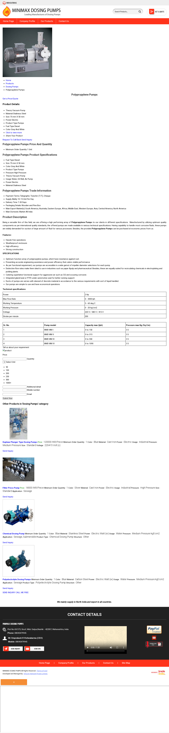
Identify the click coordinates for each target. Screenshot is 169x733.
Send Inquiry (27, 140)
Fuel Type (10, 160)
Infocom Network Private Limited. (36, 674)
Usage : (140, 442)
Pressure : (143, 488)
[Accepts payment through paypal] (154, 633)
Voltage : (48, 445)
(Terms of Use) (42, 671)
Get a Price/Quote (10, 98)
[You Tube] (154, 639)
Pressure (10, 173)
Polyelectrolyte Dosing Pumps (17, 579)
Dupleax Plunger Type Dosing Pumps (20, 442)
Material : (107, 442)
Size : (29, 445)
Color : (93, 442)
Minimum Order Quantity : (75, 442)
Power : (124, 442)
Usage (8, 179)
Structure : (81, 537)
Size (8, 163)
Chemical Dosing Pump (13, 533)
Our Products (47, 21)
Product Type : (55, 537)
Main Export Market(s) (15, 208)
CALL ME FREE (22, 592)
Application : (22, 491)
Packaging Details (13, 205)
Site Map (126, 663)
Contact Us (64, 21)
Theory (9, 176)
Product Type (11, 169)
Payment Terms (13, 196)
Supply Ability (11, 199)
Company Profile (27, 21)
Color (8, 166)
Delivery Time (11, 202)
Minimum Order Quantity (16, 149)
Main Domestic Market (15, 212)
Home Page (8, 21)
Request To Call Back (12, 140)
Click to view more (14, 132)
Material (9, 185)
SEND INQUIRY (9, 592)
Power (8, 182)
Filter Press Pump (11, 488)
